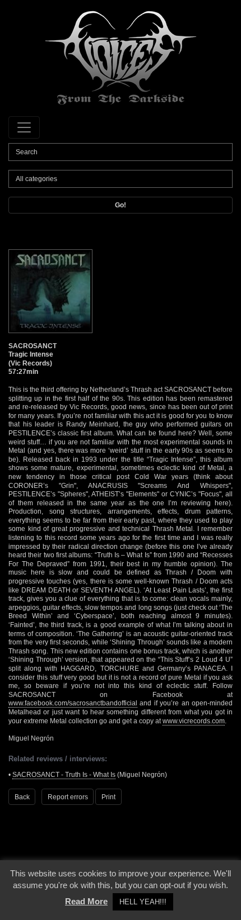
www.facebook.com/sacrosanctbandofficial (72, 703)
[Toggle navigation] (24, 127)
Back (22, 797)
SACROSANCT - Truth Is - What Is (63, 775)
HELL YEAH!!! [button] (142, 902)
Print (108, 797)
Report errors (68, 797)
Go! (120, 205)
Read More (86, 901)
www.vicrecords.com (194, 721)
